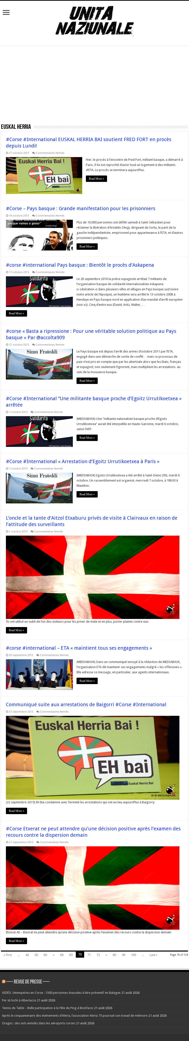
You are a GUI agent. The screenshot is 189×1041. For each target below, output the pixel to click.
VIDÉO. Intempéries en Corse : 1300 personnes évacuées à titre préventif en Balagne (61, 993)
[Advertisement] (94, 86)
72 (98, 955)
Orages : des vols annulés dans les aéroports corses (38, 1023)
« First (7, 955)
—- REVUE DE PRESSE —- (28, 982)
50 (36, 955)
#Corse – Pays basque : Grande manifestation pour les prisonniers (80, 208)
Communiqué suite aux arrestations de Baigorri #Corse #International (86, 704)
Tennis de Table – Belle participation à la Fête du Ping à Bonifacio (47, 1008)
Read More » (96, 178)
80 (114, 955)
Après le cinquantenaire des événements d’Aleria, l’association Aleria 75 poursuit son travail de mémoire (75, 1015)
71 (89, 955)
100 (133, 955)
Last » (154, 955)
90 (123, 955)
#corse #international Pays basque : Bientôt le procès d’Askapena (80, 265)
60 (45, 955)
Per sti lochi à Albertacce (19, 1000)
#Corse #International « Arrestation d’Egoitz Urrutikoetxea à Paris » (82, 461)
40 (27, 955)
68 (61, 955)
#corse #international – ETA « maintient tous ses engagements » (79, 648)
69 (71, 955)
